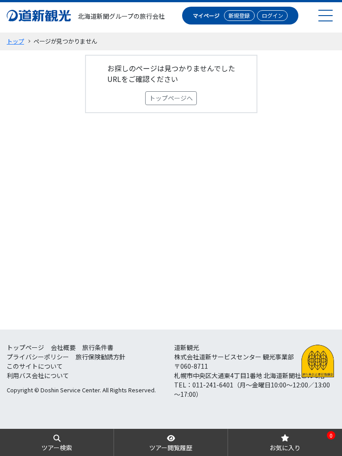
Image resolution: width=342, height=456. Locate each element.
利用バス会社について (38, 375)
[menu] (325, 15)
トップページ (25, 347)
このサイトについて (35, 366)
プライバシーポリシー (38, 356)
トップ (15, 41)
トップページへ (171, 98)
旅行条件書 (98, 347)
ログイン (272, 15)
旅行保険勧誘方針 (101, 356)
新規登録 (239, 15)
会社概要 (63, 347)
